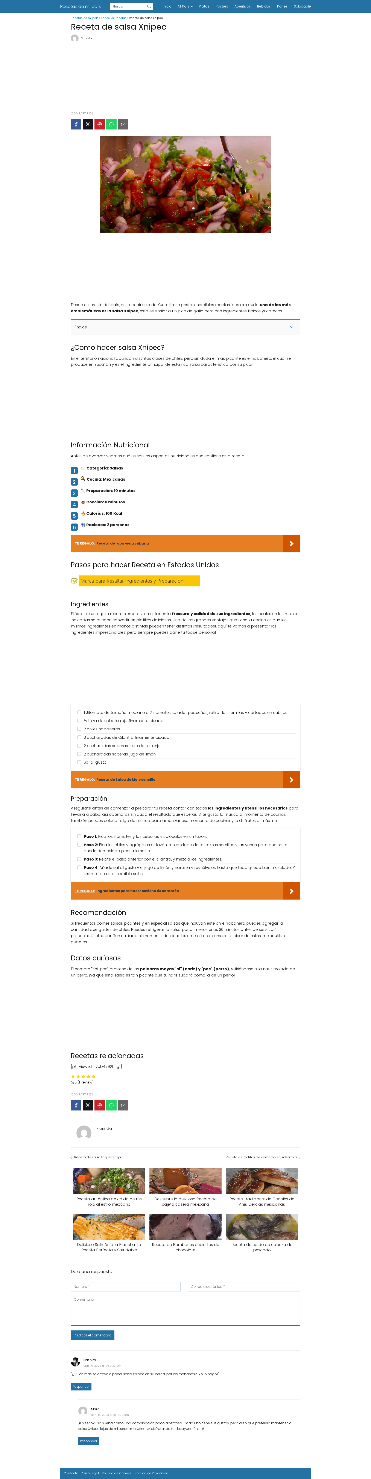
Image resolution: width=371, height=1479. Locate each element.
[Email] (123, 124)
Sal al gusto (95, 762)
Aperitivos (242, 6)
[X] (88, 124)
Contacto (71, 1473)
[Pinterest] (99, 124)
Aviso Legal (90, 1473)
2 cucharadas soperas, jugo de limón (120, 754)
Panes (282, 6)
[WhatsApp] (111, 124)
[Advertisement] (185, 75)
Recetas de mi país (80, 6)
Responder (81, 1386)
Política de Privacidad (151, 1473)
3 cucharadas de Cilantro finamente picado (126, 737)
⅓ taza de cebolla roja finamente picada (124, 720)
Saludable (302, 6)
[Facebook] (76, 124)
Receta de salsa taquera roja (97, 1157)
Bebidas (264, 6)
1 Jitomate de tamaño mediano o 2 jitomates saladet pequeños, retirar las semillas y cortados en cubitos (185, 712)
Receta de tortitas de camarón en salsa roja (261, 1157)
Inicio (167, 6)
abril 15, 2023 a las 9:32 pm (102, 1366)
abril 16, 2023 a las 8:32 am (110, 1415)
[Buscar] (149, 6)
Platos (204, 6)
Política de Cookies (117, 1473)
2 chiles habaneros (102, 729)
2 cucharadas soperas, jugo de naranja (122, 745)
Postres (222, 6)
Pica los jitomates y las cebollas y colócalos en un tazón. (145, 836)
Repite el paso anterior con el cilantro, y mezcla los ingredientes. (153, 859)
